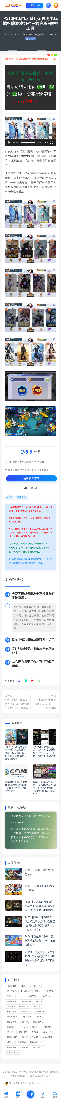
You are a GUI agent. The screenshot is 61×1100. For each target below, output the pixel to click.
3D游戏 (11, 986)
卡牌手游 (25, 1011)
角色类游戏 (13, 1052)
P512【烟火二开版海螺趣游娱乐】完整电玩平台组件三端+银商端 (17, 704)
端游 (10, 1042)
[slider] (28, 142)
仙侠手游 (26, 1001)
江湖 (25, 1037)
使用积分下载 (31, 478)
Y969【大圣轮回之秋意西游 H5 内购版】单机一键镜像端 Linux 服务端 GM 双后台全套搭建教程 (16, 753)
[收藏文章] (18, 680)
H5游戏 (26, 991)
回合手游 (27, 1017)
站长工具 (47, 1037)
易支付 (23, 1032)
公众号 (11, 1006)
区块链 (11, 1011)
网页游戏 (12, 1047)
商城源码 (12, 1017)
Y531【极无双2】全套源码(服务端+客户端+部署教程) (44, 704)
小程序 (24, 1022)
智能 (34, 1032)
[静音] (46, 142)
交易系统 (11, 1001)
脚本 (25, 1047)
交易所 (47, 996)
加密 (37, 1006)
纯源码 (22, 1042)
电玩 (35, 1037)
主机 (21, 996)
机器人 (46, 1032)
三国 (49, 991)
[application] (30, 131)
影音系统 (38, 1022)
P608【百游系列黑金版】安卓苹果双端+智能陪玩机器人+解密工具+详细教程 (39, 906)
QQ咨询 (32, 488)
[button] (30, 131)
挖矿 (35, 1027)
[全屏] (51, 142)
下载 (10, 996)
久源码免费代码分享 (18, 559)
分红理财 (24, 1006)
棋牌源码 (21, 497)
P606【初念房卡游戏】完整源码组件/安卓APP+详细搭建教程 (40, 940)
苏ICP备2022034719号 (38, 1076)
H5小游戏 (12, 991)
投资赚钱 (12, 1027)
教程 (25, 156)
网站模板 (35, 1042)
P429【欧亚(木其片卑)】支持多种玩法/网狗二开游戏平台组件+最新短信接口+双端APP (44, 788)
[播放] (9, 142)
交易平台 (33, 996)
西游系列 (38, 1047)
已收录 (31, 39)
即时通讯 (40, 1011)
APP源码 (34, 986)
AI (23, 986)
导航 (39, 1017)
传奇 (39, 1001)
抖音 (25, 1027)
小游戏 (11, 1022)
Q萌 (38, 991)
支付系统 (47, 1027)
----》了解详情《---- (24, 102)
